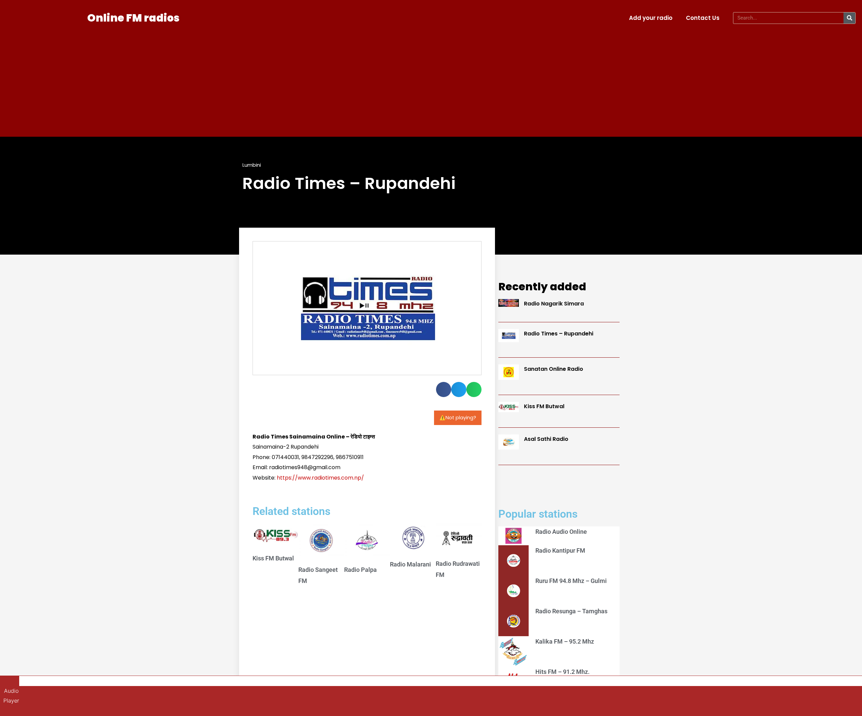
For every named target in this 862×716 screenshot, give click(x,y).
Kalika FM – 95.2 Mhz (564, 641)
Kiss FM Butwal (273, 558)
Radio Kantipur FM (560, 550)
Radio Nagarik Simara (554, 303)
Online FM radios (133, 17)
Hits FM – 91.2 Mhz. (562, 671)
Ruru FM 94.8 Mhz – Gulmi (571, 580)
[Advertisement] (431, 79)
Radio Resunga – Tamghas (571, 611)
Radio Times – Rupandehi (558, 333)
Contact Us (703, 18)
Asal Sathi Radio (546, 439)
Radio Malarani (410, 564)
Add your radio (650, 18)
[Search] (849, 18)
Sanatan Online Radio (553, 369)
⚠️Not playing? (457, 417)
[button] (443, 389)
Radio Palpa (360, 569)
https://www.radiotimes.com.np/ (320, 478)
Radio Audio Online (561, 531)
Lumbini (251, 164)
